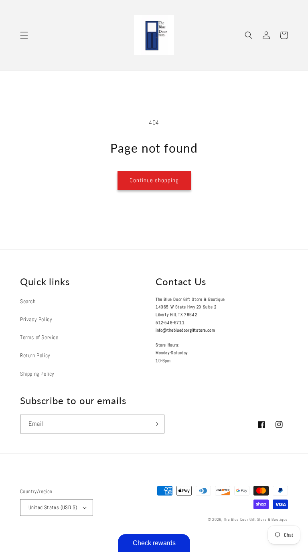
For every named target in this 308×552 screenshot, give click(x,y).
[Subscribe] (155, 424)
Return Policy (35, 355)
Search (28, 301)
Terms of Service (39, 337)
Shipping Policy (37, 373)
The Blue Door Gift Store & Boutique (256, 519)
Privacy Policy (36, 319)
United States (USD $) (52, 507)
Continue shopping (154, 180)
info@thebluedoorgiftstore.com (185, 330)
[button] (24, 35)
